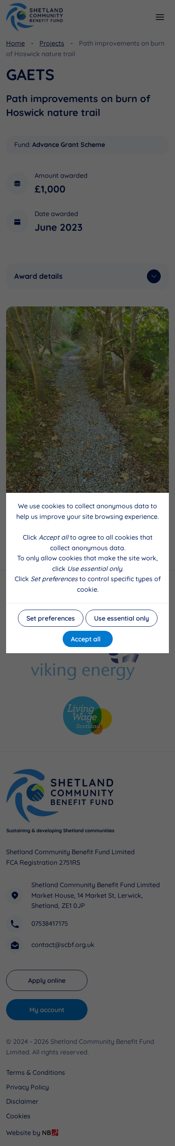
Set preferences (50, 618)
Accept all (86, 639)
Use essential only (121, 618)
